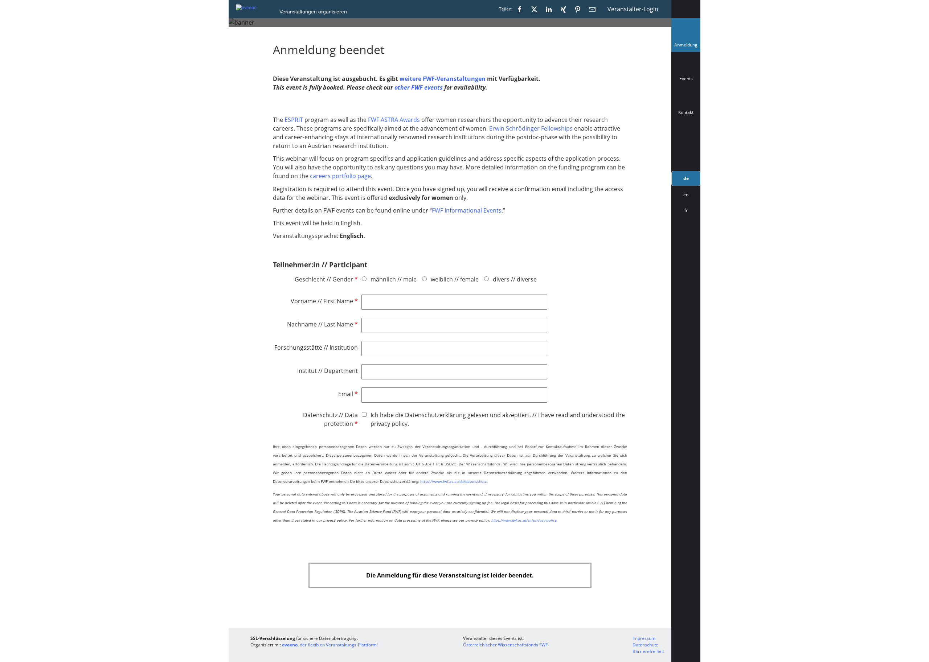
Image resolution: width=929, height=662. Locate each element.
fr (686, 210)
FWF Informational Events (467, 210)
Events (686, 78)
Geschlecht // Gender (325, 279)
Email (347, 394)
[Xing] (563, 9)
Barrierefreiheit (648, 651)
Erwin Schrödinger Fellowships (531, 128)
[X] (534, 9)
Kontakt (685, 112)
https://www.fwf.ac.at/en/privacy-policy (524, 520)
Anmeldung (687, 46)
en (685, 195)
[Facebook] (519, 9)
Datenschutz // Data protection (330, 419)
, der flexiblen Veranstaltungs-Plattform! (330, 645)
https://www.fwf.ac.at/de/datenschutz (453, 481)
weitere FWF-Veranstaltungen (443, 79)
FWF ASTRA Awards (394, 120)
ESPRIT (294, 120)
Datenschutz (645, 645)
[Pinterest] (577, 9)
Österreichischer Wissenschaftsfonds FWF (505, 645)
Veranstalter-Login (632, 9)
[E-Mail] (592, 9)
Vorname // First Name (323, 301)
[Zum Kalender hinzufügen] (685, 145)
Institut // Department (327, 371)
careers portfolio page (340, 176)
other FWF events (419, 87)
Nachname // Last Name (321, 324)
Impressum (644, 638)
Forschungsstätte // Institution (316, 347)
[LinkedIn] (548, 9)
